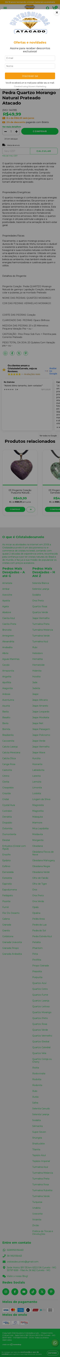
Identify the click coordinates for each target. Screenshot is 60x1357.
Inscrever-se (30, 75)
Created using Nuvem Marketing (30, 86)
